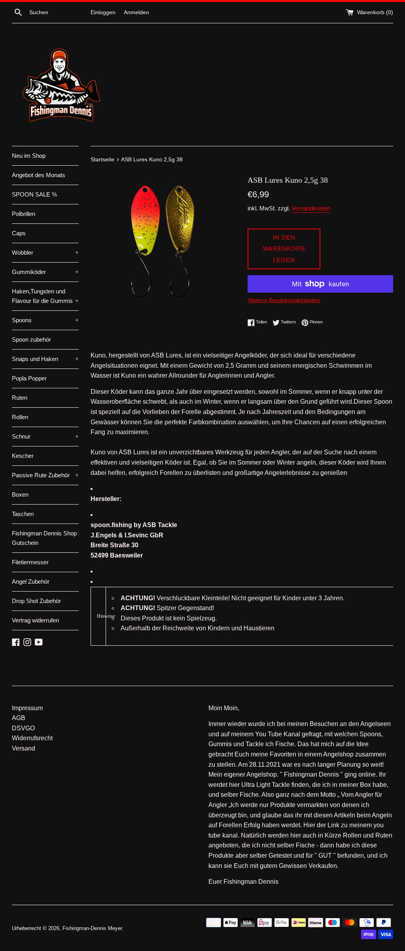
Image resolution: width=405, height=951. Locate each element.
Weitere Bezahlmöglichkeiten (284, 300)
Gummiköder (45, 271)
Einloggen (103, 12)
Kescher (23, 455)
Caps (19, 233)
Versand (23, 748)
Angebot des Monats (38, 175)
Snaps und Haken (45, 358)
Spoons (45, 320)
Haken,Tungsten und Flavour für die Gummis (45, 296)
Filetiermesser (30, 562)
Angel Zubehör (30, 581)
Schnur (45, 436)
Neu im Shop (28, 155)
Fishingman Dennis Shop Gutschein (44, 538)
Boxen (20, 494)
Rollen (20, 417)
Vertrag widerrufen (35, 620)
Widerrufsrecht (32, 738)
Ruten (19, 397)
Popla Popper (29, 378)
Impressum (27, 708)
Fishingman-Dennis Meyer (92, 928)
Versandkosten (310, 208)
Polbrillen (23, 213)
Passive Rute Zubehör (45, 475)
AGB (18, 718)
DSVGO (23, 728)
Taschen (23, 513)
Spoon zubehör (31, 339)
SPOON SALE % (34, 194)
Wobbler (45, 252)
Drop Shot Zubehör (36, 600)
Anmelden (136, 12)
